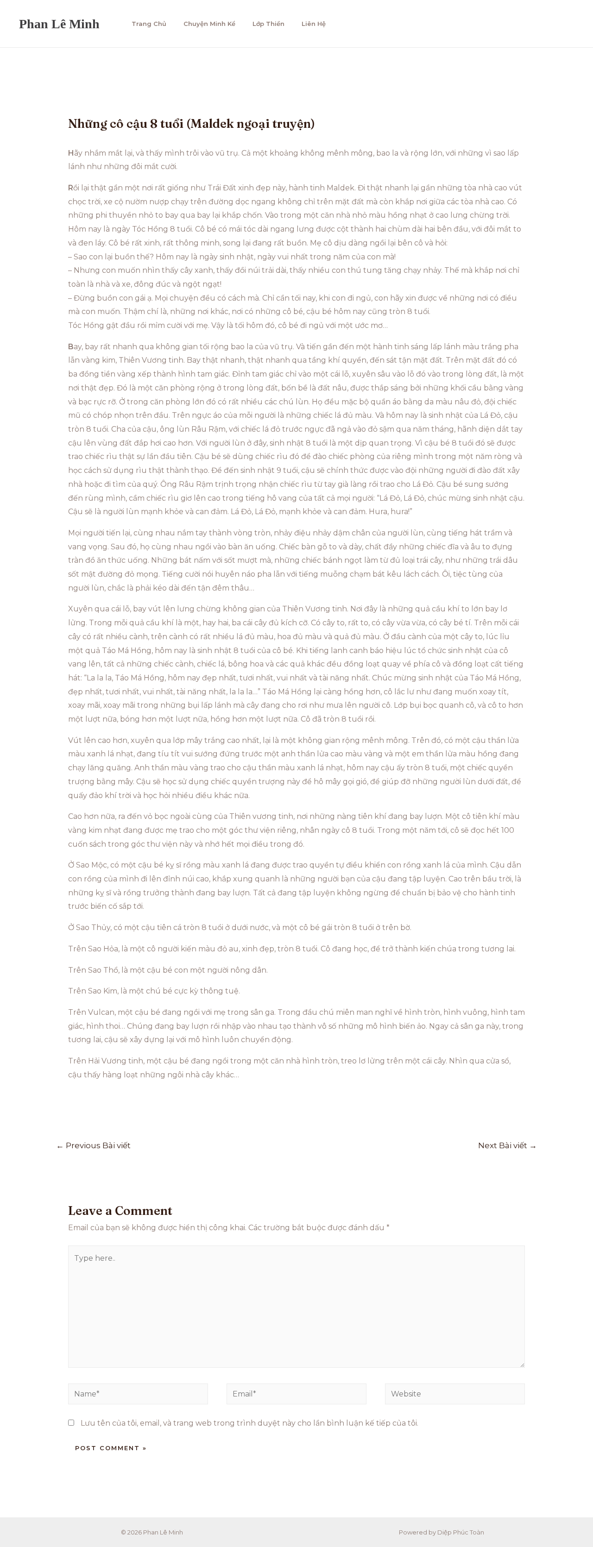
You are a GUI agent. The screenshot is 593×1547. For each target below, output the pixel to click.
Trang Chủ (149, 23)
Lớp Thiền (268, 23)
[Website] (455, 1395)
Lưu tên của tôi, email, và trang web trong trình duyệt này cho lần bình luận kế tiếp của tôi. (249, 1423)
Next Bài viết (507, 1145)
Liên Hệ (314, 23)
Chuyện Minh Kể (209, 23)
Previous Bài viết (93, 1145)
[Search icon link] (565, 24)
